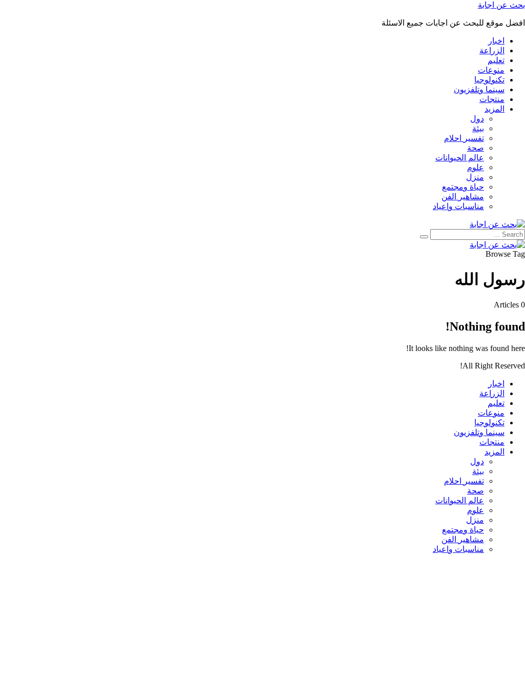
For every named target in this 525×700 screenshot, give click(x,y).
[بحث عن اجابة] (497, 224)
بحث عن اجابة (501, 5)
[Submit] (424, 236)
